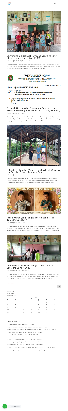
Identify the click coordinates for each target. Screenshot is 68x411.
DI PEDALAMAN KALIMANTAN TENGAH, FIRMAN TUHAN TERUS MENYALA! (27, 327)
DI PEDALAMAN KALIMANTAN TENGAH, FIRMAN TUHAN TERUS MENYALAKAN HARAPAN (31, 329)
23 (54, 310)
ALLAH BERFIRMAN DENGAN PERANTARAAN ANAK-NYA (22, 334)
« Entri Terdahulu (11, 284)
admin (11, 61)
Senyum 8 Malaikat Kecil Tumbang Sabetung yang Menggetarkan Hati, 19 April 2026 (32, 56)
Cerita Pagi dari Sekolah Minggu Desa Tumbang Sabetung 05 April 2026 (30, 266)
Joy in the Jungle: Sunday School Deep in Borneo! (29, 339)
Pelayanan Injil (26, 61)
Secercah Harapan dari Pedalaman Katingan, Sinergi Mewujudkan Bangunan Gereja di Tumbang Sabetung (33, 109)
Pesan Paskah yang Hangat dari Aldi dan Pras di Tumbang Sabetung (30, 218)
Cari (59, 286)
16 (54, 307)
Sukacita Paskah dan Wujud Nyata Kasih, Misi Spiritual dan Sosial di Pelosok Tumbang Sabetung (33, 171)
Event (23, 113)
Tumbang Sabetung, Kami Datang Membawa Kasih (20, 324)
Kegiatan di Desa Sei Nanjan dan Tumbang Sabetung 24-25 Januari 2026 (35, 347)
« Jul (8, 317)
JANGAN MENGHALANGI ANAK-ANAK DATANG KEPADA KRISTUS (24, 332)
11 (15, 307)
